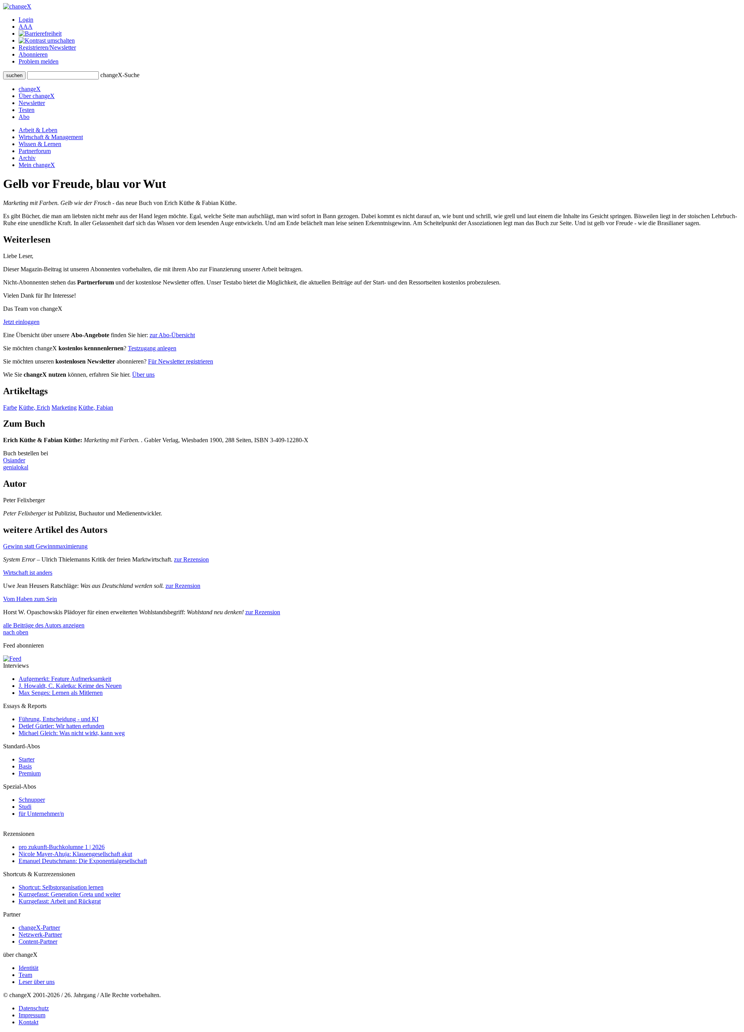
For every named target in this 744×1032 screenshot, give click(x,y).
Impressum (32, 1015)
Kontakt (28, 1022)
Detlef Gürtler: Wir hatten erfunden (61, 726)
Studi (25, 806)
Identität (28, 968)
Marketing (64, 407)
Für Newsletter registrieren (180, 361)
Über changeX (37, 96)
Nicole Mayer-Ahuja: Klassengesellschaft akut (75, 854)
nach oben (15, 632)
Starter (26, 759)
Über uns (143, 374)
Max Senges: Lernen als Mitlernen (61, 692)
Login (26, 19)
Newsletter (32, 103)
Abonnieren (33, 54)
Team (25, 975)
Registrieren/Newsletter (47, 47)
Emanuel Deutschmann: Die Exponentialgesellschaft (83, 861)
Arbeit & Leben (38, 130)
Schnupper (32, 799)
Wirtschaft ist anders (27, 572)
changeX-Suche (120, 75)
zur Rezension (191, 559)
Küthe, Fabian (95, 407)
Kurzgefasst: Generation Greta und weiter (70, 894)
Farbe (10, 407)
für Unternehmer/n (41, 813)
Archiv (27, 158)
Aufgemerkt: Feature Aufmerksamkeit (65, 678)
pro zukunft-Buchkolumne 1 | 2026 (62, 847)
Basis (25, 766)
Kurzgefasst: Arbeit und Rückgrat (60, 901)
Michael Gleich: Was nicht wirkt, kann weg (72, 733)
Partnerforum (35, 151)
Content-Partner (38, 941)
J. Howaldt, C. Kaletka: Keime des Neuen (70, 685)
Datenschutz (34, 1008)
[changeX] (17, 6)
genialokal (15, 467)
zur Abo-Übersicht (172, 335)
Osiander (14, 460)
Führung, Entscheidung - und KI (58, 719)
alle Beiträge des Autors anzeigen (43, 625)
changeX (30, 89)
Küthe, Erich (34, 407)
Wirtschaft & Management (51, 137)
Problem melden (39, 61)
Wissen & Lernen (40, 144)
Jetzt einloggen (21, 322)
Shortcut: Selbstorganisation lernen (61, 887)
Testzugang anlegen (152, 348)
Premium (30, 773)
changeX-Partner (39, 927)
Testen (26, 110)
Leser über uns (37, 982)
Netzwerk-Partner (40, 934)
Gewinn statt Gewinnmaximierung (45, 546)
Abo (24, 117)
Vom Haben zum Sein (30, 599)
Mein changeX (37, 165)
